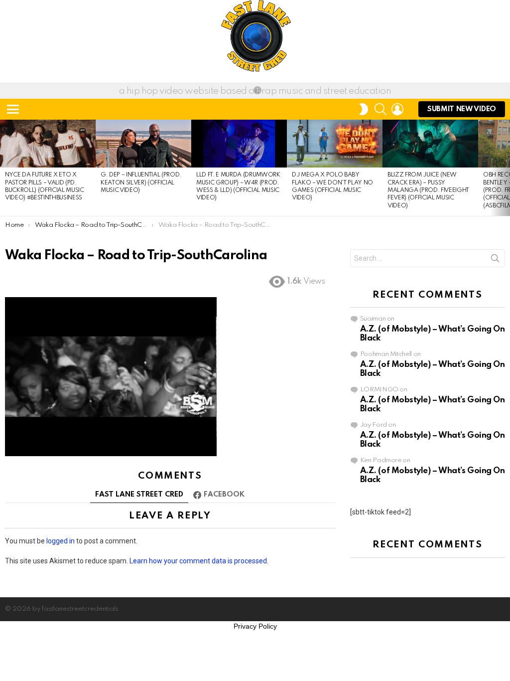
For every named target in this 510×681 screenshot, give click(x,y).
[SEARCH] (380, 109)
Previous (5, 168)
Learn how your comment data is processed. (198, 561)
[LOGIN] (397, 109)
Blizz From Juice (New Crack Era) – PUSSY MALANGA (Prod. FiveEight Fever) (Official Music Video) (428, 190)
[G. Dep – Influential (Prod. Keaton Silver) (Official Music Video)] (143, 144)
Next (505, 168)
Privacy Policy (255, 626)
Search (495, 260)
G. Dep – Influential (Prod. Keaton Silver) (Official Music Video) (141, 182)
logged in (60, 541)
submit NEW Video (461, 109)
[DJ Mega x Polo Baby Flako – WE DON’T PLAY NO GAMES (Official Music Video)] (334, 144)
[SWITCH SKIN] (364, 109)
